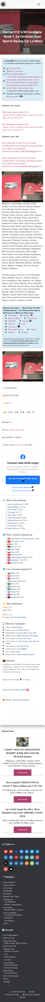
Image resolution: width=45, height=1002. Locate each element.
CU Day (17, 445)
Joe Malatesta (10, 902)
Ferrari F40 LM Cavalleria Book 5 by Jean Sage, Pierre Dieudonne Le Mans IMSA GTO (22, 82)
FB (19, 96)
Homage (6, 982)
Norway (13, 594)
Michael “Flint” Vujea (11, 897)
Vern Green (7, 907)
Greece (12, 549)
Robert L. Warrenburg (13, 905)
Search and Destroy (15, 504)
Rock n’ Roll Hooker (11, 976)
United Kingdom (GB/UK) (19, 557)
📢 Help (22, 997)
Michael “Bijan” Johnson (13, 910)
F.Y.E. (24, 324)
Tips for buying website (20, 700)
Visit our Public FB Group (21, 487)
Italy (11, 544)
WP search (10, 96)
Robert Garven (13, 523)
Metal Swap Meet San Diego (27, 635)
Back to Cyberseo (16, 71)
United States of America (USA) (22, 538)
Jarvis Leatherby (9, 913)
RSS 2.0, (12, 430)
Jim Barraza (12, 525)
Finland (12, 592)
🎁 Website (6, 700)
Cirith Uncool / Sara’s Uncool (15, 943)
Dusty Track (6, 610)
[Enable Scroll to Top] (40, 997)
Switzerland (14, 562)
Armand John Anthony (13, 915)
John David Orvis (22, 646)
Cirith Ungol (12, 509)
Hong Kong (14, 554)
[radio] (8, 412)
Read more (22, 772)
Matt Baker (8, 918)
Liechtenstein (15, 597)
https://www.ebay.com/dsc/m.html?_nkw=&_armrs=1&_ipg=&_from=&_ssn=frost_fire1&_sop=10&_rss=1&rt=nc (22, 115)
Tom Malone (9, 921)
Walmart (11, 332)
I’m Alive (7, 960)
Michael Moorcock (14, 520)
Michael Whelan (13, 507)
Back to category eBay (15, 74)
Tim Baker (11, 512)
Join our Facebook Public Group (22, 478)
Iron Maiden (22, 649)
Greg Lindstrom (13, 528)
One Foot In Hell (9, 946)
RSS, (6, 430)
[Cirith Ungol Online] (4, 4)
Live (6, 954)
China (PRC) (15, 541)
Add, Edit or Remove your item (21, 88)
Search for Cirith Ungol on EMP (14, 689)
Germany (13, 546)
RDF (23, 430)
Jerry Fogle (12, 515)
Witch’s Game (9, 957)
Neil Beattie (7, 891)
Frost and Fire (8, 938)
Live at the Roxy (24, 638)
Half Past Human (11, 968)
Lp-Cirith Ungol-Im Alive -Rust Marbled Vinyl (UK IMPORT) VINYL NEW (22, 813)
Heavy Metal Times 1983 (27, 633)
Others (5, 923)
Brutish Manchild (11, 965)
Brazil (12, 583)
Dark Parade (8, 971)
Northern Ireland (16, 581)
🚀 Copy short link (13, 68)
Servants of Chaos (11, 951)
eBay (10, 324)
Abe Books (12, 315)
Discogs (26, 321)
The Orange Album (10, 935)
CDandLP (12, 321)
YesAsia (25, 332)
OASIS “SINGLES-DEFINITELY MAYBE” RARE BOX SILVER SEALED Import (22, 753)
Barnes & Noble (14, 318)
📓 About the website (12, 995)
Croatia (12, 578)
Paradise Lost (8, 949)
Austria (12, 576)
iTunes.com (12, 326)
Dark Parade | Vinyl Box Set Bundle (22, 642)
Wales (12, 573)
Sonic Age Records (15, 329)
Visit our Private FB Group (21, 491)
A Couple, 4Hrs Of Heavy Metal (14, 617)
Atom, (18, 430)
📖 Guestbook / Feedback (31, 995)
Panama (13, 586)
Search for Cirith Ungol (10, 679)
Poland (12, 552)
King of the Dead (14, 517)
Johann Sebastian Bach (25, 654)
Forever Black (8, 963)
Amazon (27, 315)
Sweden (13, 589)
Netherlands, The (16, 560)
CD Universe (32, 318)
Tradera (33, 329)
